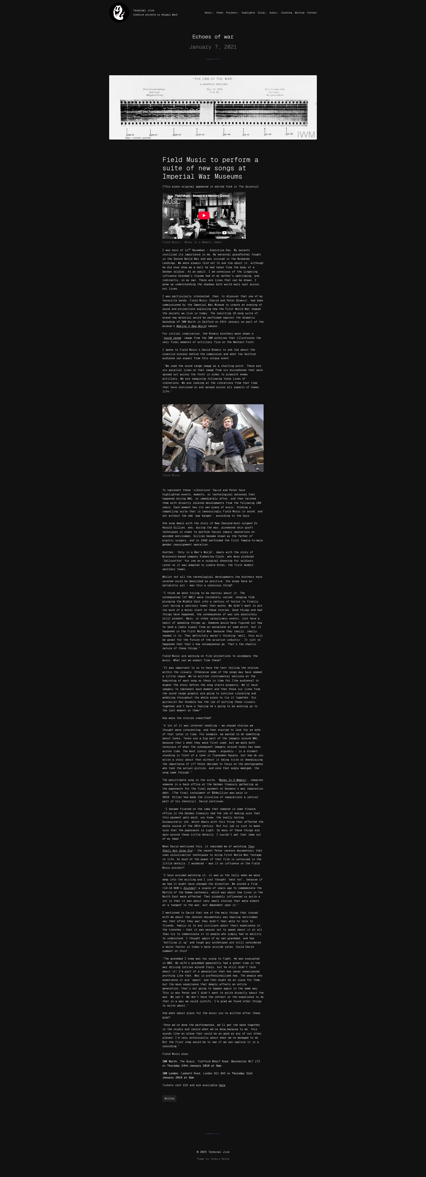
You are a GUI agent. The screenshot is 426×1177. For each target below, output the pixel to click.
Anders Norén (220, 1159)
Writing (169, 1098)
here (222, 1085)
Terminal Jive (143, 10)
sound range (172, 337)
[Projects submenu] (238, 12)
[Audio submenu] (277, 12)
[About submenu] (212, 12)
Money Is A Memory (232, 780)
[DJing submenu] (266, 12)
